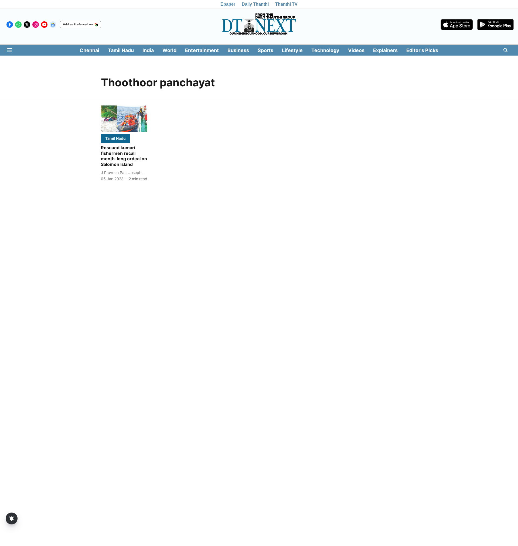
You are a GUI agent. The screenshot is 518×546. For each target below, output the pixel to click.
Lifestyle (292, 50)
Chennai (89, 50)
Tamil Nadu (121, 50)
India (148, 50)
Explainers (385, 50)
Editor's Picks (422, 50)
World (169, 50)
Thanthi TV (286, 4)
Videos (356, 50)
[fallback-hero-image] (124, 118)
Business (238, 50)
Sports (265, 50)
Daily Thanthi (255, 4)
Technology (325, 50)
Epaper (227, 4)
